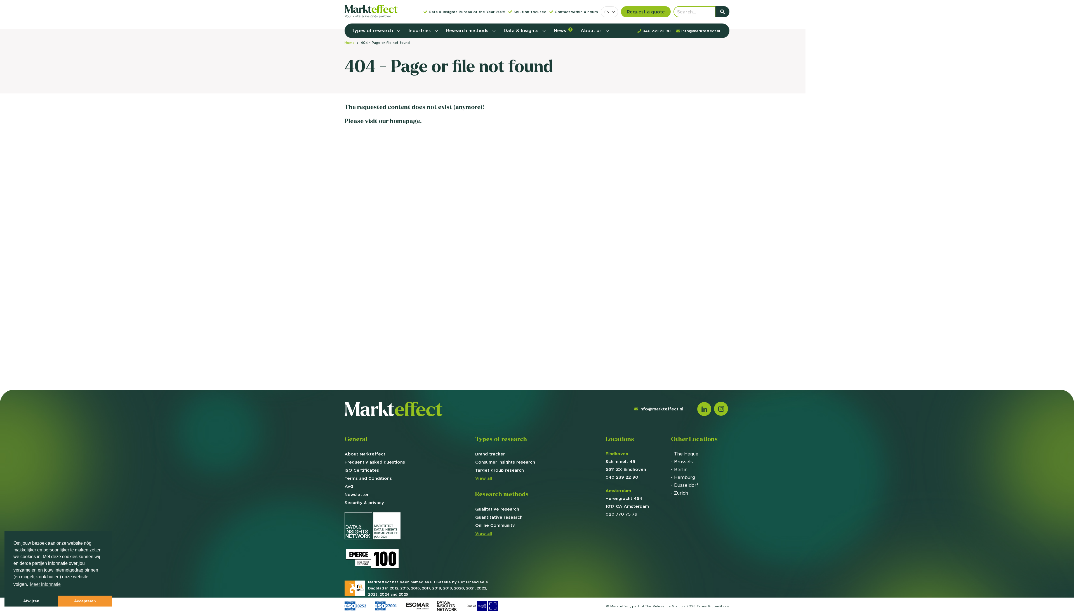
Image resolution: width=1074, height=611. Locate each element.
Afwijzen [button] (31, 601)
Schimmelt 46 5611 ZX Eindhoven (626, 461)
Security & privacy (364, 502)
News (562, 30)
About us (592, 30)
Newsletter (357, 494)
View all (483, 478)
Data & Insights (522, 30)
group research (499, 470)
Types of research (373, 30)
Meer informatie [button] (45, 584)
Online (495, 525)
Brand (490, 454)
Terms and (368, 478)
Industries (420, 30)
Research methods (468, 30)
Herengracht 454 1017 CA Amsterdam (627, 498)
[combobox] (609, 11)
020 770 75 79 (621, 514)
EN (606, 12)
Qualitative (497, 509)
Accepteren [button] (85, 601)
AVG (349, 486)
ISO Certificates (362, 470)
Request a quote (646, 12)
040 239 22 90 (622, 477)
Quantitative (498, 517)
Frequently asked (375, 462)
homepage (405, 121)
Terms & (713, 606)
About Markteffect (365, 454)
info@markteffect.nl (661, 409)
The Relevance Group (664, 606)
